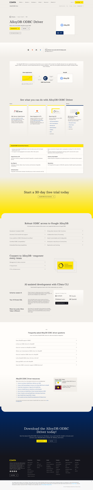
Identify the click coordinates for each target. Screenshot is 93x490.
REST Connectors (31, 471)
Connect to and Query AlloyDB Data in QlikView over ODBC (29, 383)
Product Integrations (50, 464)
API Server (29, 469)
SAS (51, 131)
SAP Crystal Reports (54, 123)
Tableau (51, 129)
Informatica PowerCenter (38, 120)
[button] (28, 230)
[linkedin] (10, 471)
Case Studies (67, 464)
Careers (57, 472)
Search (72, 2)
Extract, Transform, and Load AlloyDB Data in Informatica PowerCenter (31, 393)
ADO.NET (29, 465)
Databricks (77, 464)
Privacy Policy (74, 483)
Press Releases (58, 464)
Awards (57, 467)
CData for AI (53, 2)
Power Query (71, 124)
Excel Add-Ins (30, 472)
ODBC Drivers (30, 462)
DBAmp (38, 467)
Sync (38, 462)
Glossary (67, 471)
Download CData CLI (60, 303)
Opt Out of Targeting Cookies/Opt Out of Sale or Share (71, 486)
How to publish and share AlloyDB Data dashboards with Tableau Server (32, 397)
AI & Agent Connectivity (48, 466)
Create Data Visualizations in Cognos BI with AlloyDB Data (29, 387)
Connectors (48, 462)
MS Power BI (52, 125)
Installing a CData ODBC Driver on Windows (69, 382)
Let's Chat (78, 2)
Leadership (58, 469)
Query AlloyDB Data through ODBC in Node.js (26, 395)
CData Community (68, 462)
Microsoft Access (72, 122)
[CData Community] (16, 471)
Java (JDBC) (30, 464)
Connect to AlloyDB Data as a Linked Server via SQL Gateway (30, 389)
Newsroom (58, 465)
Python (29, 467)
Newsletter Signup (68, 469)
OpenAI (76, 471)
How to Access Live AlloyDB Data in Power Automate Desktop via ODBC (32, 391)
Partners (57, 471)
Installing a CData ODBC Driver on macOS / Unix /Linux (69, 386)
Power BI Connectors (31, 474)
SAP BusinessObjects (54, 121)
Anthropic (76, 462)
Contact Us (58, 474)
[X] (12, 471)
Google (76, 465)
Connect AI (39, 464)
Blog (66, 465)
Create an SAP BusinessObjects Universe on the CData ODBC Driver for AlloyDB (33, 385)
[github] (14, 471)
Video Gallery (67, 472)
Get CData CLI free (48, 51)
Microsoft (76, 467)
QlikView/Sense (53, 127)
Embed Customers (49, 468)
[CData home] (13, 2)
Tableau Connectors (31, 476)
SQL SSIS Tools (39, 465)
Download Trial (14, 28)
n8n (75, 469)
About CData (58, 462)
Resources (67, 467)
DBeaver (70, 127)
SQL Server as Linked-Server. (17, 119)
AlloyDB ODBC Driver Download (45, 196)
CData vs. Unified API (50, 472)
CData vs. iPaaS (49, 470)
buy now (24, 28)
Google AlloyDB (21, 16)
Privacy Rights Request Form (47, 484)
